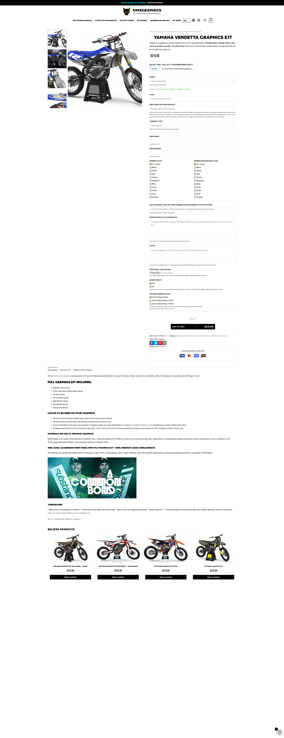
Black (154, 167)
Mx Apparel (142, 20)
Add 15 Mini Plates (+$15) (163, 304)
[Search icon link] (205, 20)
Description (53, 370)
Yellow (155, 177)
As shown (156, 164)
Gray (154, 194)
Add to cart (193, 326)
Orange (155, 197)
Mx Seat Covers (127, 20)
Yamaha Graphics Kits (174, 31)
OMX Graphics (160, 346)
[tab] (53, 370)
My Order (177, 20)
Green (154, 190)
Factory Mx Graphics (186, 336)
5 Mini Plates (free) (160, 297)
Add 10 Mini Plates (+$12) (163, 300)
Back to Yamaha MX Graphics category (64, 519)
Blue (154, 184)
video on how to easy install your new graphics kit (69, 513)
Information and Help (160, 20)
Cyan (154, 187)
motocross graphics (62, 376)
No (153, 286)
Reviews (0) (65, 370)
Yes (153, 283)
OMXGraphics (147, 10)
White (154, 171)
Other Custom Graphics (106, 20)
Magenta (155, 180)
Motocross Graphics (82, 20)
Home (151, 31)
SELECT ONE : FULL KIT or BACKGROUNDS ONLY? (171, 64)
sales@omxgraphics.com (141, 425)
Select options (70, 577)
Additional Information (82, 370)
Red (153, 174)
